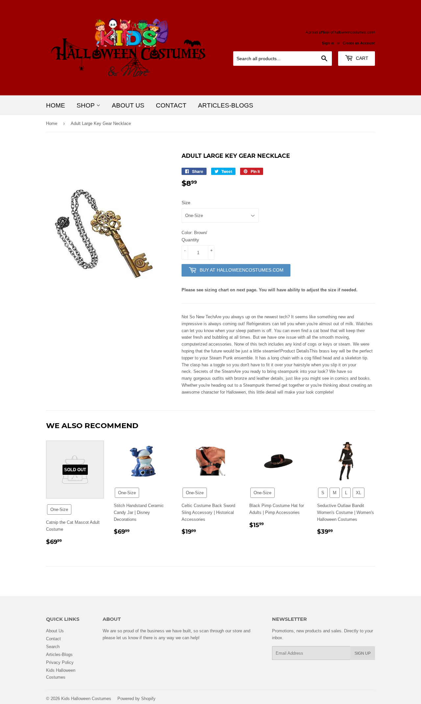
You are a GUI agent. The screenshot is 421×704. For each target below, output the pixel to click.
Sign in (328, 43)
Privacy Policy (60, 662)
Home (55, 105)
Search (53, 646)
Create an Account (359, 43)
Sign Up (363, 653)
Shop (86, 105)
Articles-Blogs (225, 105)
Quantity (190, 239)
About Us (128, 105)
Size (186, 202)
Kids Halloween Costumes (86, 698)
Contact (171, 105)
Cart (361, 58)
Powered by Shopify (136, 698)
